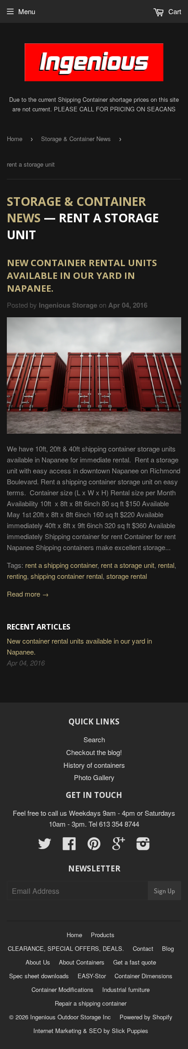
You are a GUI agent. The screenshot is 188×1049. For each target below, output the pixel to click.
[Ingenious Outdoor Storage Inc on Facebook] (69, 846)
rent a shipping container (61, 565)
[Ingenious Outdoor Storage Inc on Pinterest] (94, 846)
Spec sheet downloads (39, 975)
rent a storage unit (127, 565)
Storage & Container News (76, 138)
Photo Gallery (94, 777)
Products (103, 934)
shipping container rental (67, 576)
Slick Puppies (129, 1030)
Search (94, 739)
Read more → (28, 593)
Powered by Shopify (146, 1016)
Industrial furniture (126, 989)
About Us (38, 962)
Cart (174, 11)
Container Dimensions (143, 975)
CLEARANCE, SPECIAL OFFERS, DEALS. (66, 948)
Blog (168, 948)
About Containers (81, 962)
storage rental (126, 576)
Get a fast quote (134, 962)
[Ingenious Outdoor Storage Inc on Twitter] (45, 846)
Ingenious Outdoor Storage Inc (70, 1016)
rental (166, 565)
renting (17, 576)
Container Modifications (62, 989)
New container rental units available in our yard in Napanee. (82, 275)
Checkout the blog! (94, 752)
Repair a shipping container (90, 1003)
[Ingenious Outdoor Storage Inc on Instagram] (143, 846)
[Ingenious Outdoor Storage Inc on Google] (118, 846)
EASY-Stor (92, 975)
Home (14, 138)
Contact (143, 948)
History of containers (94, 765)
